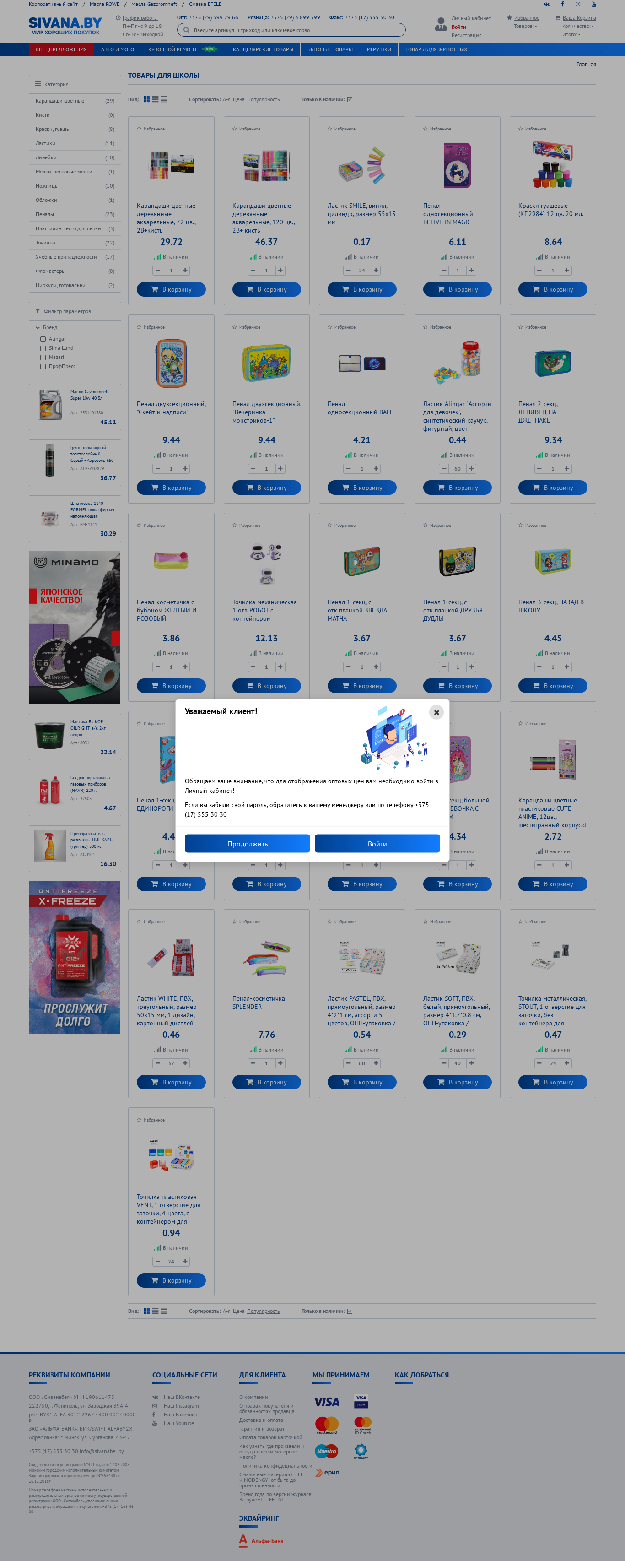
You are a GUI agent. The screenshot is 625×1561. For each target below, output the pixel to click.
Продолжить (247, 843)
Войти (377, 843)
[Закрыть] (436, 712)
